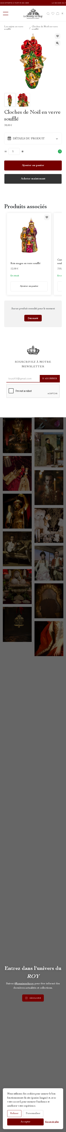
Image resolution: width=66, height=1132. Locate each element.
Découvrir (33, 318)
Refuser (14, 1113)
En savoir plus (52, 1122)
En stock (15, 275)
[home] (33, 13)
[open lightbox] (57, 43)
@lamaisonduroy (24, 983)
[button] (4, 13)
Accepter (25, 1122)
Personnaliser (33, 1113)
